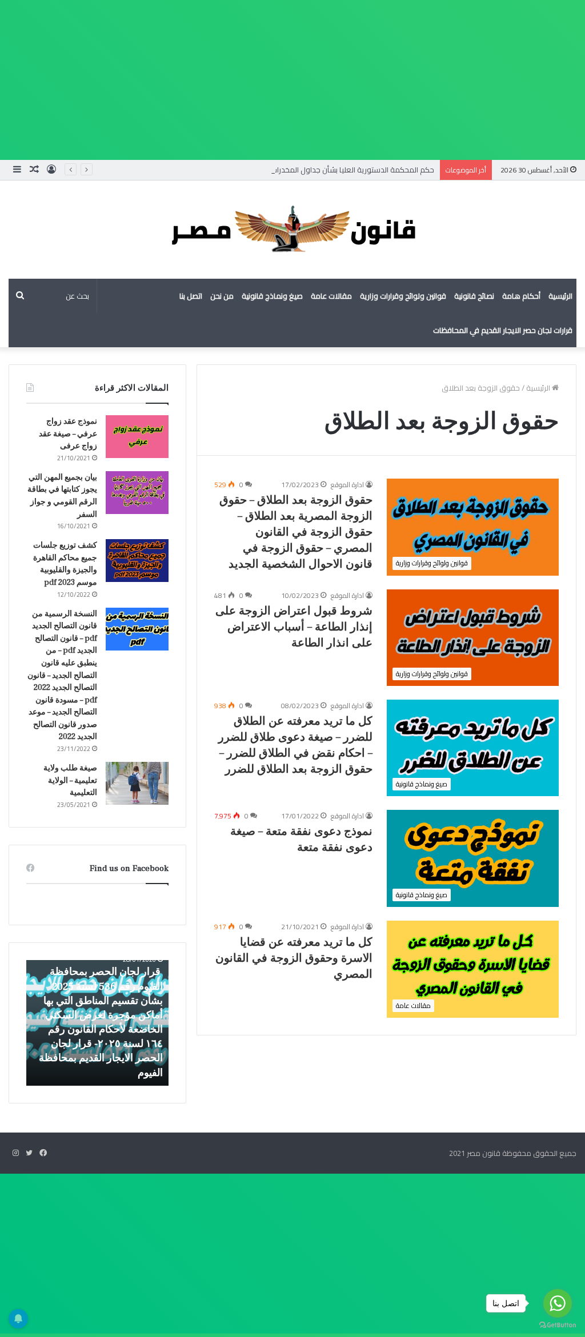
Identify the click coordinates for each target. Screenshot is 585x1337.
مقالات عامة (331, 296)
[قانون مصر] (292, 229)
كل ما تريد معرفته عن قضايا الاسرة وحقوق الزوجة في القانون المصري (293, 958)
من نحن (222, 296)
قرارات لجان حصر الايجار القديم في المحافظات (502, 330)
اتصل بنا (190, 296)
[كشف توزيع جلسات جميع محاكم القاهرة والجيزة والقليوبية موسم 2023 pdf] (137, 560)
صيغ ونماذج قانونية (272, 296)
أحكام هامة (521, 296)
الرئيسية (560, 296)
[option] (97, 1023)
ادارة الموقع (347, 484)
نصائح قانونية (474, 296)
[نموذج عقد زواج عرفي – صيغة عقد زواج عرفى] (137, 436)
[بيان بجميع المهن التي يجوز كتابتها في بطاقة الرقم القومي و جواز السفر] (137, 492)
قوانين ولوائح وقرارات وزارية (403, 296)
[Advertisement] (292, 80)
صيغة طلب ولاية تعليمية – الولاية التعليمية (70, 780)
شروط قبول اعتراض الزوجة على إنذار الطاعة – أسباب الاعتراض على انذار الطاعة (293, 627)
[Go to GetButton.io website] (557, 1325)
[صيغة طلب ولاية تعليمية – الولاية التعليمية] (137, 783)
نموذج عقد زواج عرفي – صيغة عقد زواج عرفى (68, 433)
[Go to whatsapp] (557, 1303)
